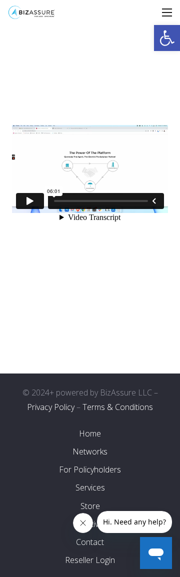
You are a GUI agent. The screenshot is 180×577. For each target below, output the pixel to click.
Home (90, 433)
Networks (90, 451)
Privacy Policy (50, 407)
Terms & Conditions (117, 407)
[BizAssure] (32, 12)
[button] (167, 38)
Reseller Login (90, 560)
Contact (90, 542)
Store (90, 506)
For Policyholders (90, 469)
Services (90, 487)
